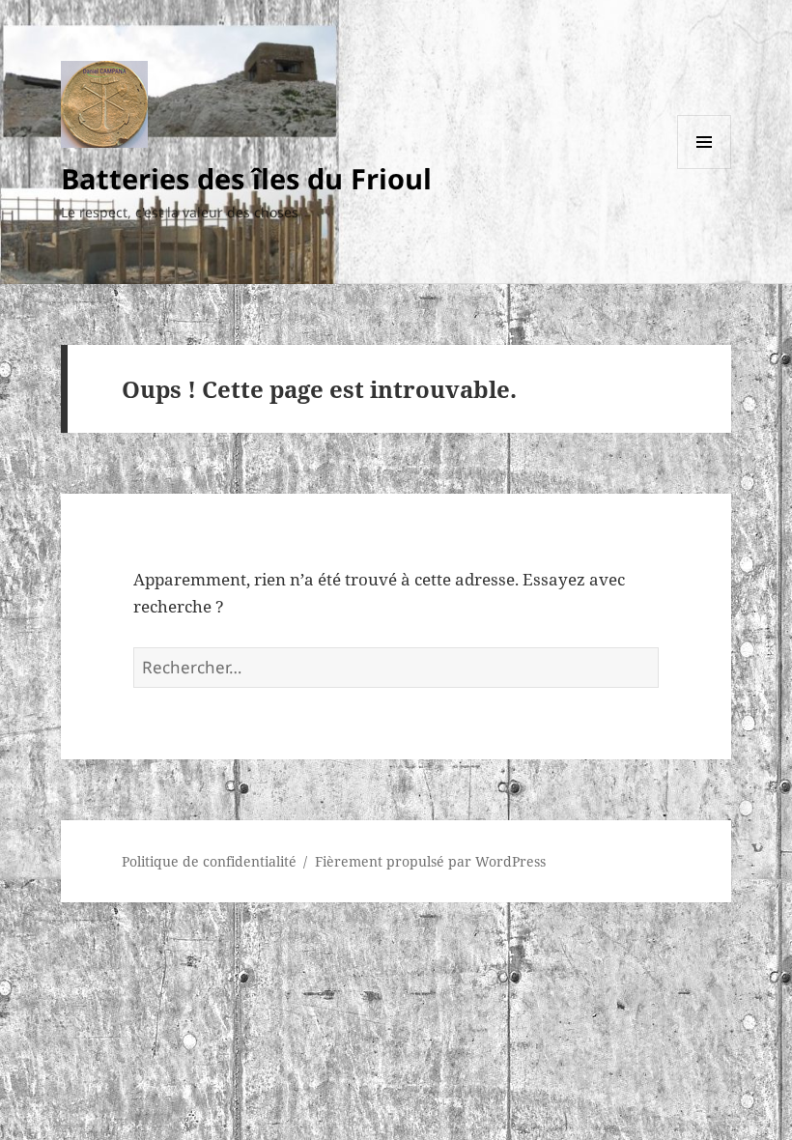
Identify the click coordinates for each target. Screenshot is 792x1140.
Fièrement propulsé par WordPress (430, 861)
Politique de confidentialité (209, 861)
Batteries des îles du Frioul (246, 178)
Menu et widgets (704, 168)
